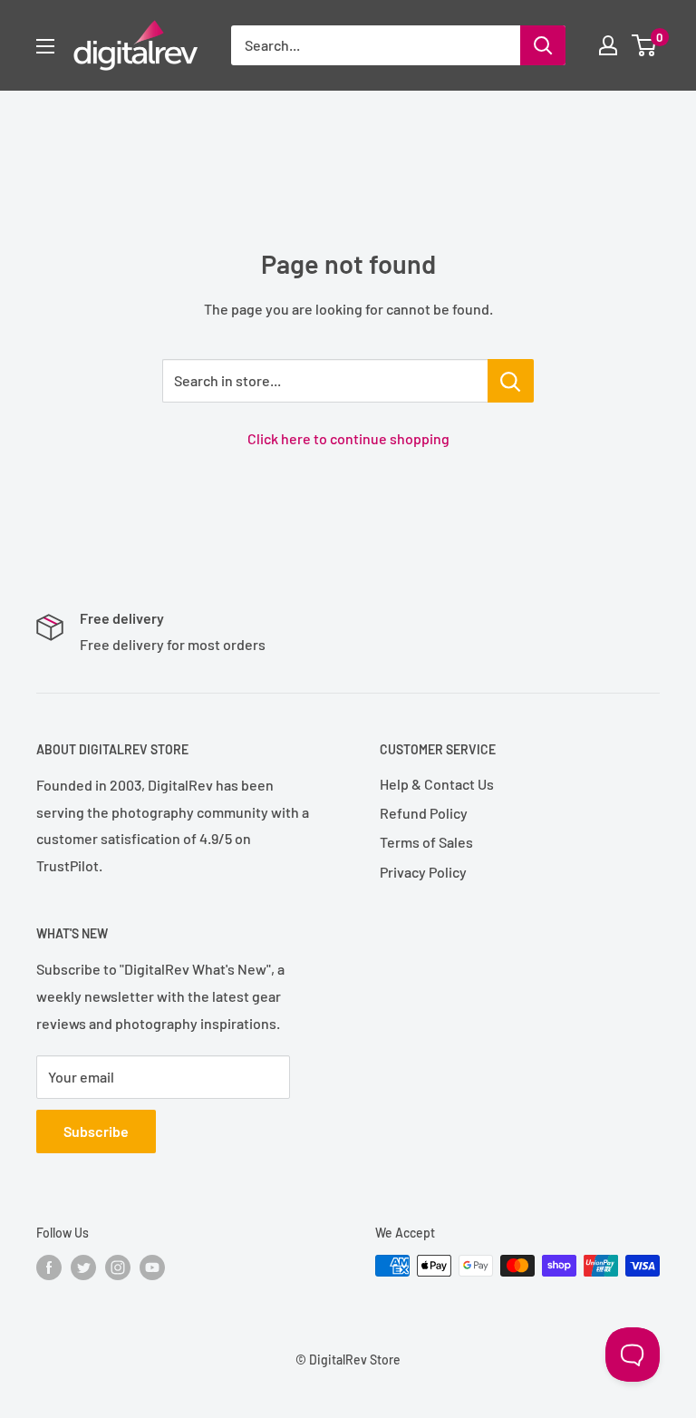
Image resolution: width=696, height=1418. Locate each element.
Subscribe (96, 1131)
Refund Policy (424, 812)
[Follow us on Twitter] (83, 1267)
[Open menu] (45, 46)
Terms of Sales (426, 841)
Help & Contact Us (437, 783)
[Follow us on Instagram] (117, 1267)
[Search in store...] (511, 381)
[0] (644, 45)
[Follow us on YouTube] (152, 1267)
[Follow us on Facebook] (49, 1267)
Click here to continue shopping (348, 438)
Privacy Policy (423, 871)
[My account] (608, 45)
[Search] (543, 45)
